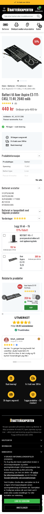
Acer (30, 86)
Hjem (4, 86)
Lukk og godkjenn (22, 501)
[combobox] (22, 16)
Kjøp (31, 307)
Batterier (11, 86)
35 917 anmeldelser (24, 326)
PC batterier (21, 86)
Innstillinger (22, 507)
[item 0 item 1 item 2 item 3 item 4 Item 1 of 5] (22, 57)
